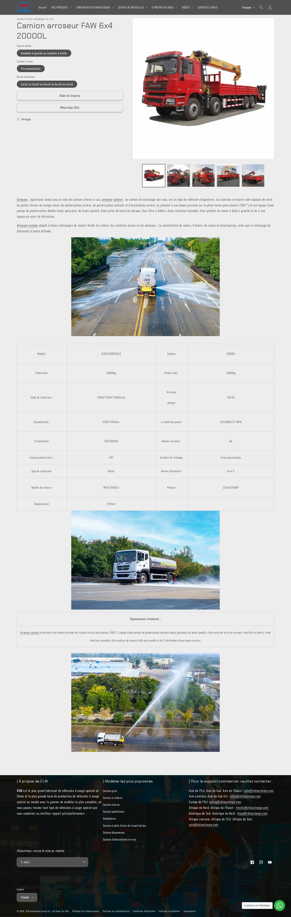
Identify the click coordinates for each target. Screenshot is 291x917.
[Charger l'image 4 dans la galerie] (228, 175)
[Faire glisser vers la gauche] (137, 175)
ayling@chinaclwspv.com (225, 801)
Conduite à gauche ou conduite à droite (44, 53)
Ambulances (109, 818)
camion (118, 199)
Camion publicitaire (114, 811)
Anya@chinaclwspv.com (252, 813)
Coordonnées (190, 911)
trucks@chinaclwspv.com (252, 807)
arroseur (107, 199)
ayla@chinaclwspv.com (259, 790)
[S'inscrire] (83, 862)
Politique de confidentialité (116, 911)
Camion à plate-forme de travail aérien (124, 825)
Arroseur (22, 199)
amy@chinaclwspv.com (203, 824)
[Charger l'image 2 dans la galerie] (178, 175)
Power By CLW (62, 911)
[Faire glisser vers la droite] (269, 175)
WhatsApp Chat (70, 107)
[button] (61, 7)
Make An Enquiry (70, 95)
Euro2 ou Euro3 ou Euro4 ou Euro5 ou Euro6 (47, 84)
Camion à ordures (113, 797)
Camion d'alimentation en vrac (119, 839)
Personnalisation (31, 68)
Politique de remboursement (85, 911)
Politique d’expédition (169, 911)
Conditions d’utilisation (144, 911)
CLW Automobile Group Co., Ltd (40, 911)
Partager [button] (26, 119)
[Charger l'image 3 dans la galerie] (203, 175)
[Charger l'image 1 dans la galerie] (153, 175)
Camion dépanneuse (114, 832)
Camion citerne (111, 804)
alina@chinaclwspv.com (245, 796)
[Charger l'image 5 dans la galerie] (253, 175)
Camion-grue (110, 791)
